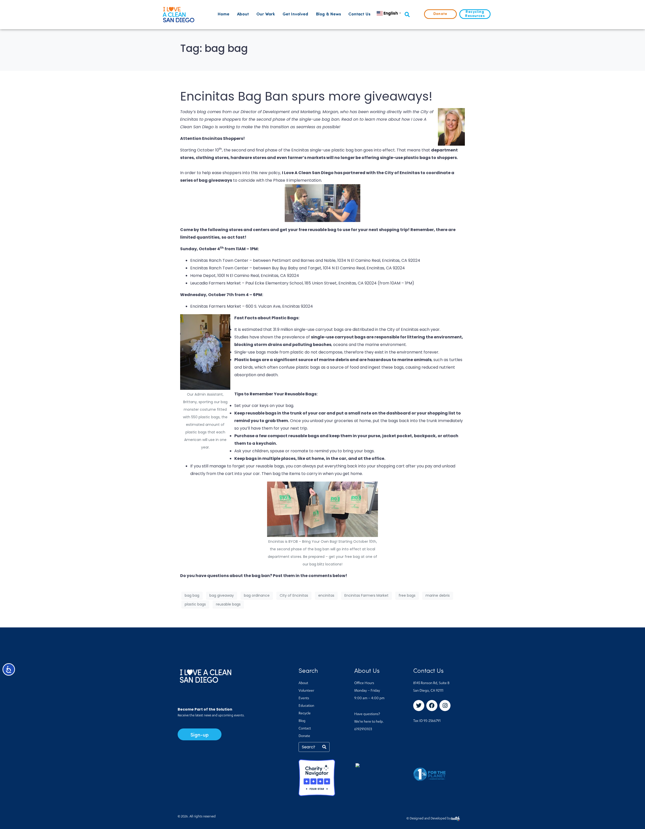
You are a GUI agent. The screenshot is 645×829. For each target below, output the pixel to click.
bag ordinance (257, 595)
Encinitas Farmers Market (366, 595)
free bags (407, 595)
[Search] (324, 747)
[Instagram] (444, 705)
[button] (407, 14)
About (243, 14)
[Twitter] (418, 705)
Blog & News (328, 14)
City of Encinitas (294, 595)
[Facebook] (431, 705)
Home (223, 14)
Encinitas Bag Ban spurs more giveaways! (306, 96)
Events (304, 698)
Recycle (305, 714)
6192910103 (363, 729)
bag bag (192, 595)
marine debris (438, 595)
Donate (304, 736)
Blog (302, 721)
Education (306, 706)
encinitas (326, 595)
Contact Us (359, 14)
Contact (305, 729)
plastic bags (195, 604)
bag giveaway (221, 595)
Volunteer (306, 691)
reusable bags (228, 604)
